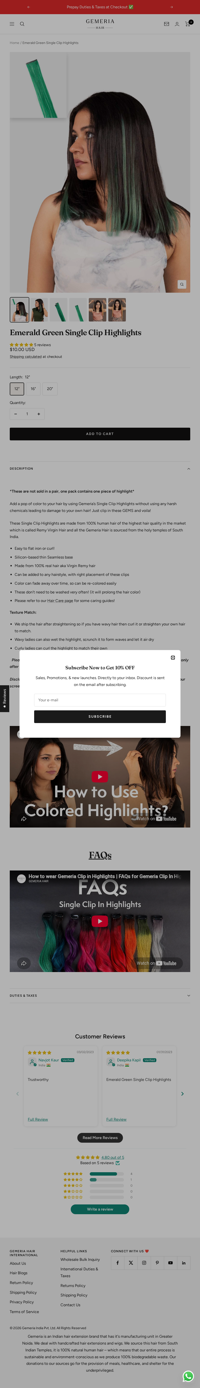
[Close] (173, 657)
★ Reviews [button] (4, 698)
